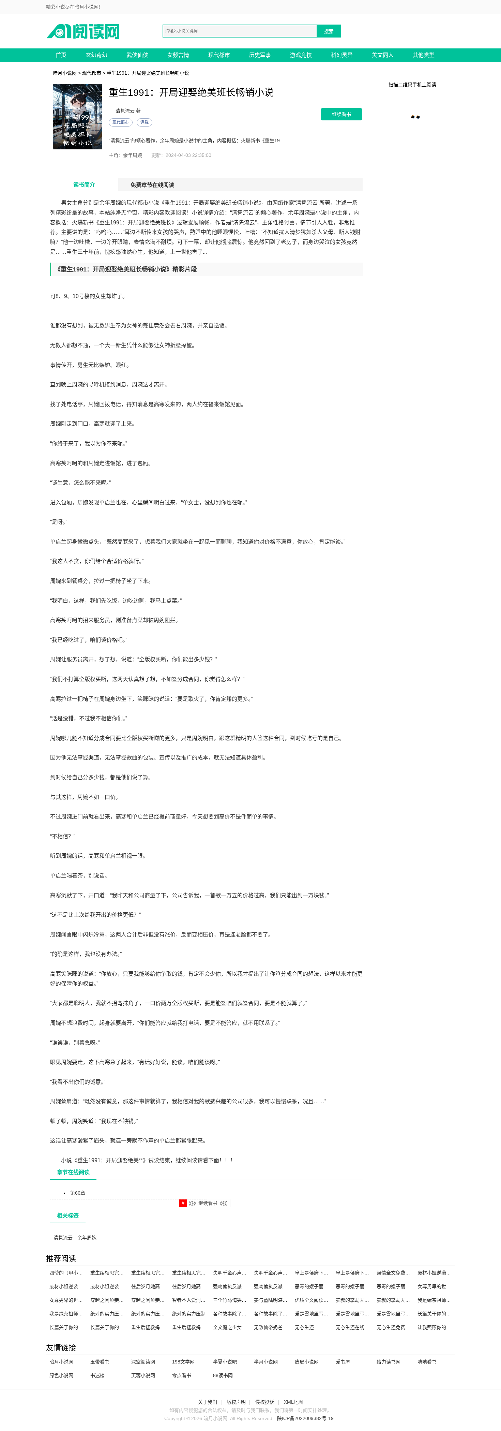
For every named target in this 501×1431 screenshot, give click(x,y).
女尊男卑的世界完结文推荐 (78, 1300)
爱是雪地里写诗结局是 (400, 1313)
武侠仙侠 (137, 55)
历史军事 (260, 55)
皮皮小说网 (307, 1361)
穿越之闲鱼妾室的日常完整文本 (164, 1300)
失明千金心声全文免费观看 (241, 1272)
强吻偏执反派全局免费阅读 (282, 1286)
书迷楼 (97, 1375)
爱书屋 (343, 1361)
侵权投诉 (264, 1402)
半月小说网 (266, 1361)
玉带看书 (99, 1361)
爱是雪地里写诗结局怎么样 (364, 1313)
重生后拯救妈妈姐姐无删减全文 (164, 1327)
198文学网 (183, 1361)
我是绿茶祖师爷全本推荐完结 (80, 1313)
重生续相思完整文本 (193, 1272)
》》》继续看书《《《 (208, 1203)
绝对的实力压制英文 (111, 1313)
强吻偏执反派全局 (232, 1286)
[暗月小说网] (83, 30)
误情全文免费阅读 (396, 1272)
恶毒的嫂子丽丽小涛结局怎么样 (369, 1286)
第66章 (77, 1193)
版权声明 (236, 1402)
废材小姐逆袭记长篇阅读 (75, 1286)
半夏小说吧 (225, 1361)
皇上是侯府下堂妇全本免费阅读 (369, 1272)
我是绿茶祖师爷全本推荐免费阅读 (453, 1300)
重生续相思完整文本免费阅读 (121, 1272)
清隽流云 (63, 1237)
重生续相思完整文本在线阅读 (162, 1272)
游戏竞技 (301, 55)
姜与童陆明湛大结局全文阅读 (285, 1300)
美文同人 (383, 55)
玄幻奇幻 (96, 55)
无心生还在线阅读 (355, 1327)
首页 (61, 55)
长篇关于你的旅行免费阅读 (78, 1327)
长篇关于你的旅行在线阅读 (119, 1327)
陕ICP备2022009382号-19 (305, 1418)
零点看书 (181, 1375)
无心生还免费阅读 (396, 1327)
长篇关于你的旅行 (437, 1313)
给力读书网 (388, 1361)
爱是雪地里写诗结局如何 (321, 1313)
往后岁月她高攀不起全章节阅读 (164, 1286)
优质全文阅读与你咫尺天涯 (323, 1300)
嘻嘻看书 (427, 1361)
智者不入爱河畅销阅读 (196, 1300)
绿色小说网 (61, 1375)
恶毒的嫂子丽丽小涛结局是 (405, 1286)
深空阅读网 (143, 1361)
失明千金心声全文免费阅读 (282, 1272)
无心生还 (304, 1327)
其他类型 (424, 55)
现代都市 (219, 55)
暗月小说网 (65, 73)
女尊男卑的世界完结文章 (444, 1286)
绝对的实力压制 (189, 1313)
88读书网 (223, 1375)
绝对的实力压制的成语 (155, 1313)
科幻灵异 (342, 55)
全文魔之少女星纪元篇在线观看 (246, 1327)
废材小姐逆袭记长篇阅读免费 (449, 1272)
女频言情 (178, 55)
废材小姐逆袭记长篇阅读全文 (121, 1286)
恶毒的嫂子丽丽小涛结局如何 (326, 1286)
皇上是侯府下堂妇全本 (319, 1272)
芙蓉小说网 (143, 1375)
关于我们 (207, 1402)
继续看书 (341, 114)
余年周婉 (86, 1237)
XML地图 (293, 1402)
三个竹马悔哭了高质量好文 (241, 1300)
